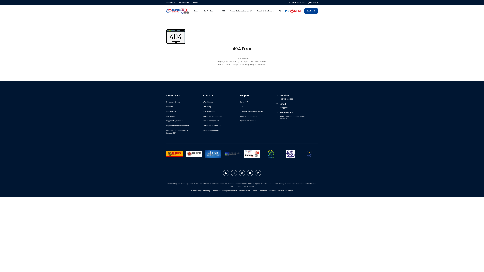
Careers (195, 2)
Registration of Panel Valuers (177, 126)
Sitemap (272, 191)
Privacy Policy (244, 191)
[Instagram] (234, 173)
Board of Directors (210, 111)
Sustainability (184, 2)
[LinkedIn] (258, 173)
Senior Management (211, 121)
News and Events (173, 102)
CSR (223, 11)
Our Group (207, 107)
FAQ (241, 107)
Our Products (209, 11)
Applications (171, 111)
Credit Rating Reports (265, 11)
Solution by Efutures (285, 191)
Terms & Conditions (259, 191)
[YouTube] (250, 173)
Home (196, 11)
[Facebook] (226, 173)
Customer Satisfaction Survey (251, 111)
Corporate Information (212, 126)
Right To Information (248, 121)
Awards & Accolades (211, 130)
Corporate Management (212, 116)
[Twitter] (242, 173)
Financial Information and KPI (241, 11)
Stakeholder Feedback (248, 116)
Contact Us (244, 102)
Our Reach (311, 11)
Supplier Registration (174, 121)
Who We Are (208, 102)
